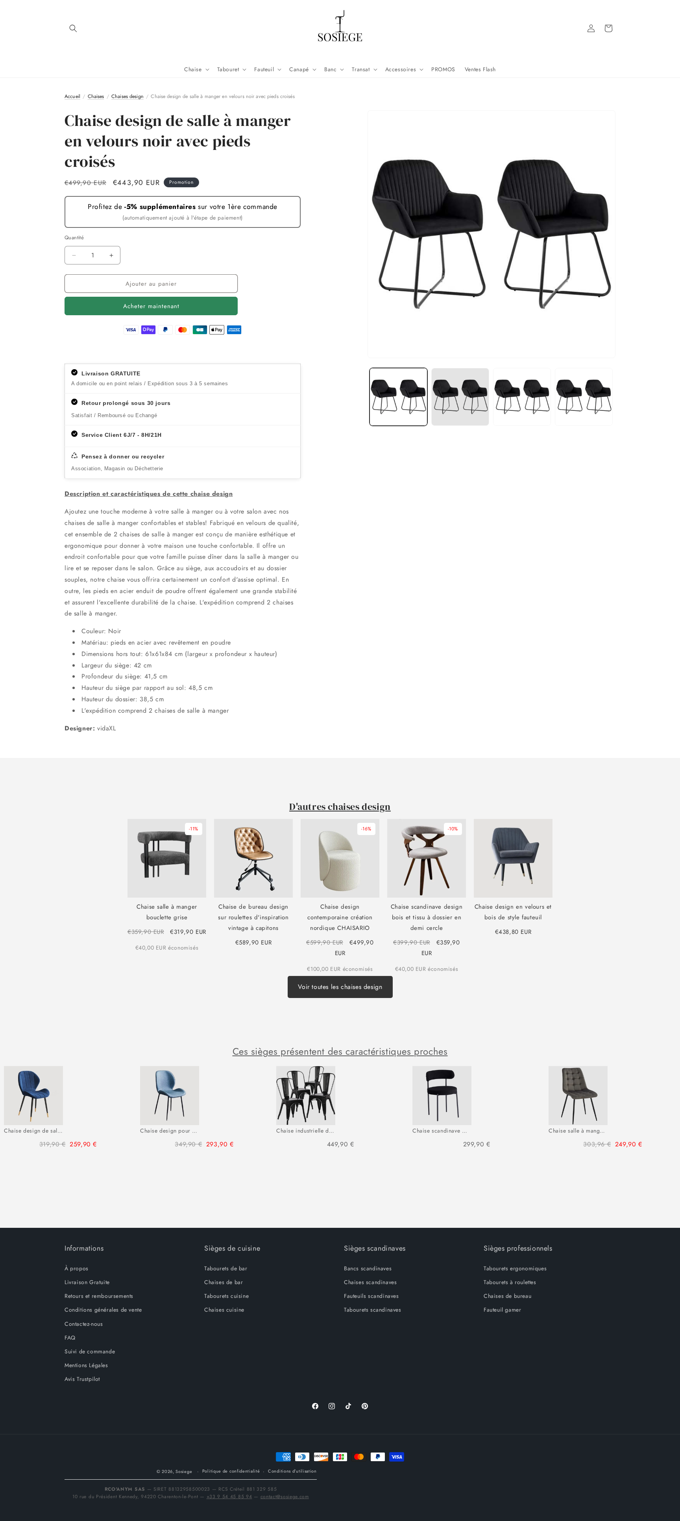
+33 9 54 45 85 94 (229, 1496)
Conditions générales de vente (103, 1310)
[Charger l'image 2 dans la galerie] (460, 397)
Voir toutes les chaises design (340, 986)
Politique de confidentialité (231, 1471)
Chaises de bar (223, 1282)
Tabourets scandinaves (372, 1310)
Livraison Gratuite (87, 1282)
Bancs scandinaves (368, 1268)
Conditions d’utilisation (292, 1471)
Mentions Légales (86, 1365)
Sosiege (184, 1471)
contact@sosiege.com (285, 1496)
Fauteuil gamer (502, 1310)
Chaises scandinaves (370, 1282)
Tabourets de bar (226, 1268)
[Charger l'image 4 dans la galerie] (584, 397)
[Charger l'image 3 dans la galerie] (522, 397)
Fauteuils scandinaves (371, 1295)
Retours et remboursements (99, 1295)
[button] (73, 28)
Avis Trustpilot (82, 1379)
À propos (77, 1268)
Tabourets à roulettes (510, 1282)
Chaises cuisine (224, 1310)
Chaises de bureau (507, 1295)
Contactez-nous (84, 1323)
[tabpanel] (68, 1110)
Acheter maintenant (151, 306)
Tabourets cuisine (226, 1295)
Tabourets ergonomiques (515, 1268)
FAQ (70, 1337)
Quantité (74, 237)
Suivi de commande (90, 1351)
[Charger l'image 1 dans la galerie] (398, 397)
